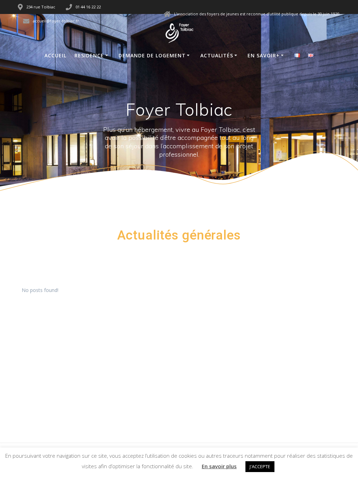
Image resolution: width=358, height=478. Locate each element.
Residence (89, 55)
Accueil (55, 55)
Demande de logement (152, 55)
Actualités (216, 55)
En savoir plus (219, 466)
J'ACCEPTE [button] (260, 466)
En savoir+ (264, 55)
